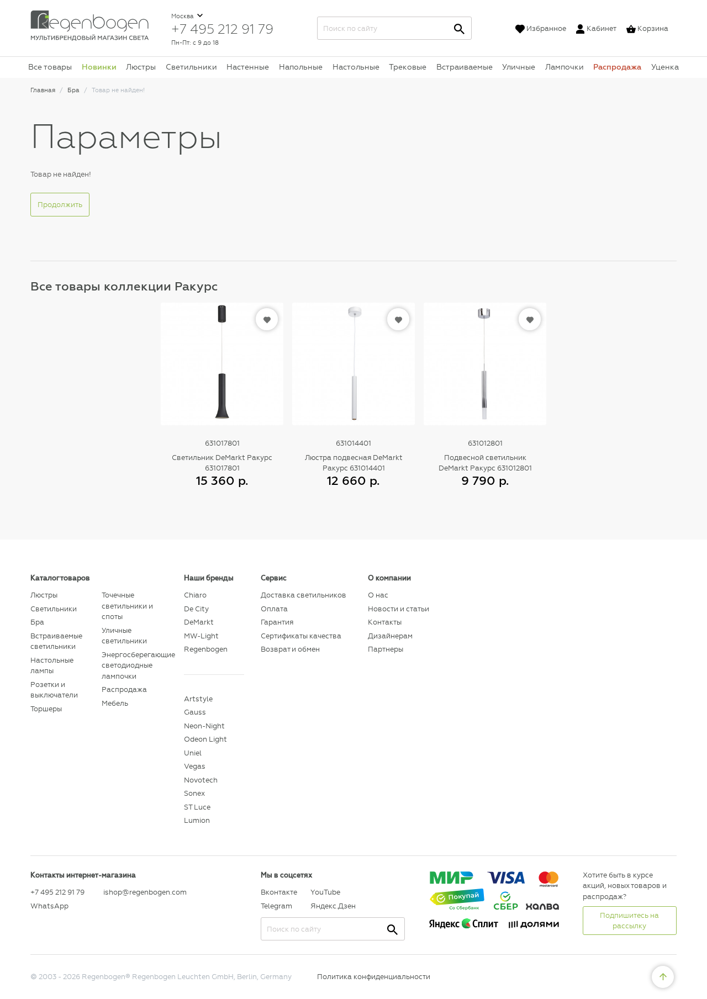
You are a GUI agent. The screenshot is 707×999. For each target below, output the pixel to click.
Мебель (115, 703)
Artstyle (198, 699)
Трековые (407, 66)
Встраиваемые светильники (56, 641)
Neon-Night (204, 726)
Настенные (247, 66)
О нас (378, 595)
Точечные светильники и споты (127, 606)
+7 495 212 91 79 (222, 28)
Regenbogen (206, 649)
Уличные (518, 66)
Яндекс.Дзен (332, 906)
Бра (37, 622)
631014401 (353, 443)
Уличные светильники (124, 636)
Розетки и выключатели (54, 690)
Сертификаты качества (301, 636)
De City (196, 609)
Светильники (191, 66)
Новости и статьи (398, 609)
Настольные (356, 66)
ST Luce (197, 807)
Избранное (546, 28)
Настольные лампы (51, 665)
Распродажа (617, 67)
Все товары (50, 66)
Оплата (274, 609)
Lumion (197, 820)
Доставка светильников (303, 595)
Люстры (141, 66)
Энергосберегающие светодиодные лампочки (134, 665)
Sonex (194, 793)
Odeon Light (205, 739)
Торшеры (46, 709)
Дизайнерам (390, 636)
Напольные (301, 66)
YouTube (325, 892)
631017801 (222, 443)
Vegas (194, 766)
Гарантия (277, 622)
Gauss (195, 712)
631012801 (485, 443)
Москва (183, 16)
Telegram (276, 906)
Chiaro (195, 595)
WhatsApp (49, 906)
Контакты (385, 622)
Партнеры (385, 649)
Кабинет (601, 28)
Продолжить (60, 204)
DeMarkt (199, 622)
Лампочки (564, 66)
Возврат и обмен (290, 649)
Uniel (193, 753)
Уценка (665, 66)
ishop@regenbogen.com (137, 892)
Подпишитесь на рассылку (629, 921)
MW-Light (201, 636)
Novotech (201, 780)
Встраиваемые (464, 66)
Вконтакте (279, 892)
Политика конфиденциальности (373, 976)
